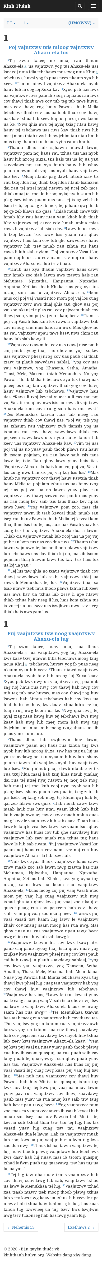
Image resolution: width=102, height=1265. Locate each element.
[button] (11, 23)
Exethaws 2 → (81, 1227)
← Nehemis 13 (21, 1227)
